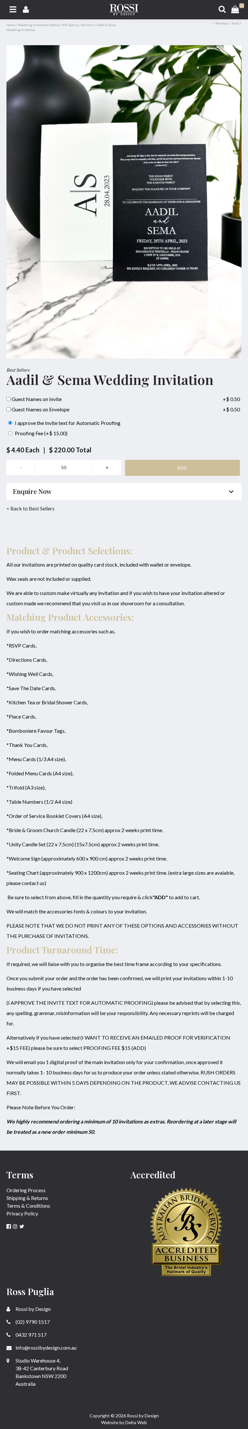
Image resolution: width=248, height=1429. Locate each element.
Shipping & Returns (27, 1198)
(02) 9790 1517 (32, 1322)
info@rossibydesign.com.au (46, 1347)
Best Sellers (17, 370)
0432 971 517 (30, 1335)
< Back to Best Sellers (30, 508)
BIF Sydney (70, 25)
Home (11, 25)
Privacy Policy (22, 1213)
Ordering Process (26, 1190)
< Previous (221, 23)
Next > (237, 23)
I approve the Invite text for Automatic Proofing (67, 423)
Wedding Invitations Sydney (39, 25)
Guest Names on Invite (36, 399)
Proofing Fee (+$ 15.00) (40, 433)
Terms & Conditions (28, 1206)
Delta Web (136, 1422)
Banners (87, 25)
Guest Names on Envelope (40, 409)
